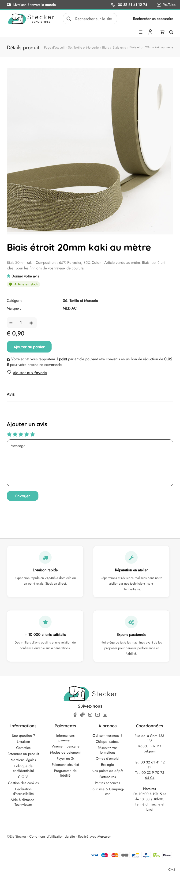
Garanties (23, 747)
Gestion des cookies (23, 783)
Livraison (23, 741)
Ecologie (107, 764)
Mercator (104, 836)
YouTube (169, 4)
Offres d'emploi (107, 758)
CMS (171, 869)
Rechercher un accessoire (153, 18)
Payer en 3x (65, 758)
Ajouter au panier (29, 347)
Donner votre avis (25, 276)
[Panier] (162, 32)
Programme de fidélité (65, 773)
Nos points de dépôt (107, 770)
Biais (105, 47)
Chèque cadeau (108, 741)
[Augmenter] (31, 322)
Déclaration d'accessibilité (23, 791)
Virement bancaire (65, 746)
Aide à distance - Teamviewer (23, 802)
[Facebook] (75, 714)
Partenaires (107, 776)
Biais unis (119, 47)
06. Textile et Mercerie (83, 47)
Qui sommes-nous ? (107, 735)
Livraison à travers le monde (34, 4)
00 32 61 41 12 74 (132, 4)
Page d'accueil (54, 47)
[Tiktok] (82, 714)
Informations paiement (65, 738)
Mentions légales (23, 760)
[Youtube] (97, 714)
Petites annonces (107, 783)
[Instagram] (90, 714)
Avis (11, 394)
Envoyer (22, 496)
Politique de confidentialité (23, 768)
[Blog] (105, 714)
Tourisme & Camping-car (107, 791)
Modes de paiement (65, 752)
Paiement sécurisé (65, 764)
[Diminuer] (11, 322)
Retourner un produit (23, 753)
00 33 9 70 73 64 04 (153, 775)
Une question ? (23, 735)
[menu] (140, 32)
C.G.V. (23, 776)
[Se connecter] (151, 31)
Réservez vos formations (107, 750)
